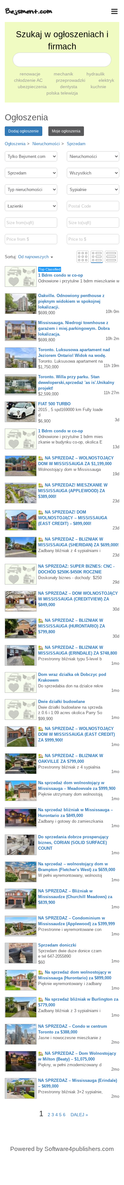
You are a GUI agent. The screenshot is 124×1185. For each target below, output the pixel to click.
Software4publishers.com (79, 1149)
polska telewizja (62, 93)
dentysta (69, 86)
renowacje (31, 73)
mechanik (64, 73)
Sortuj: (27, 256)
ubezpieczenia (33, 86)
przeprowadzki (71, 80)
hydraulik (95, 73)
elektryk (106, 80)
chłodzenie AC (29, 80)
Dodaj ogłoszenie (23, 131)
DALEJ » (77, 1114)
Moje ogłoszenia (66, 131)
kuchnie (98, 86)
